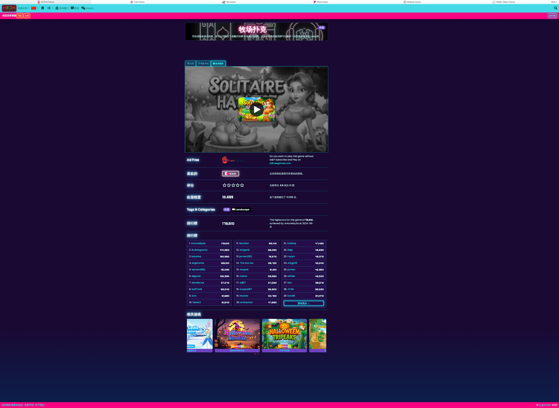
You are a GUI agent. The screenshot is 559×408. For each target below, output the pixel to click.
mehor (243, 276)
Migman (196, 276)
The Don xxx (246, 263)
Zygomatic (545, 405)
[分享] (50, 8)
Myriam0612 (198, 269)
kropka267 (246, 289)
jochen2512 (245, 256)
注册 (27, 15)
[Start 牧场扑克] (256, 109)
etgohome (198, 263)
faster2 (196, 302)
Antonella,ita (198, 243)
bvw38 (291, 295)
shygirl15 (292, 263)
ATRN (291, 289)
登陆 (20, 15)
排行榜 (552, 15)
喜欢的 (232, 173)
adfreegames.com (280, 163)
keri (290, 282)
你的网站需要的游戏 (12, 405)
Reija (290, 250)
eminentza (246, 302)
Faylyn (291, 256)
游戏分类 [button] (22, 8)
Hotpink (244, 269)
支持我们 (63, 8)
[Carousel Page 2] (258, 354)
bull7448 (197, 289)
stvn (194, 295)
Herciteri (244, 243)
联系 (76, 8)
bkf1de (291, 276)
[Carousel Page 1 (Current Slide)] (255, 354)
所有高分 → (304, 303)
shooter (243, 295)
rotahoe (291, 243)
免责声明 (29, 405)
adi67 (243, 282)
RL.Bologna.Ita (199, 250)
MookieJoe (198, 282)
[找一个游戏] (555, 8)
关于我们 (40, 405)
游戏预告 (219, 63)
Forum (89, 8)
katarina (196, 256)
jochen (291, 269)
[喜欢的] (43, 8)
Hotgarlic (244, 250)
